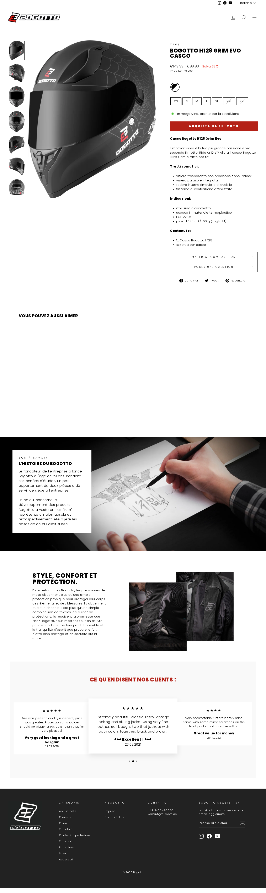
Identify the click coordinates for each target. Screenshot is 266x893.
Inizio (173, 44)
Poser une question (214, 267)
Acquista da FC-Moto (214, 126)
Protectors (66, 847)
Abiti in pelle (67, 811)
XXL (229, 101)
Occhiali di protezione (75, 835)
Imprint (110, 811)
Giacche (65, 817)
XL (217, 101)
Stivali (63, 853)
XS (176, 101)
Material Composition (214, 257)
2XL (242, 101)
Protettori (65, 841)
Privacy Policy (114, 817)
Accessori (66, 859)
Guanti (63, 823)
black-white (175, 87)
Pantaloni (65, 829)
